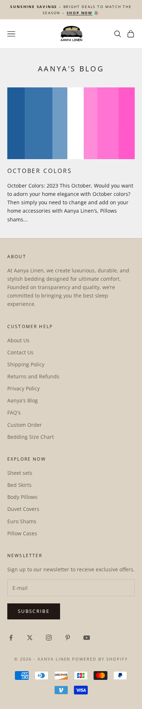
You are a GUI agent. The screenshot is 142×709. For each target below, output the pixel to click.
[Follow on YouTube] (86, 637)
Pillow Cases (22, 533)
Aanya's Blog (22, 400)
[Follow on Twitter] (29, 637)
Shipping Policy (25, 364)
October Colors (39, 171)
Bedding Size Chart (30, 436)
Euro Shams (21, 521)
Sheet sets (19, 472)
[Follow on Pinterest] (67, 637)
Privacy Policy (23, 388)
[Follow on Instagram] (48, 637)
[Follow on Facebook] (11, 637)
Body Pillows (22, 496)
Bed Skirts (19, 484)
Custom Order (24, 424)
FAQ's (14, 412)
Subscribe (34, 611)
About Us (18, 340)
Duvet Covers (23, 508)
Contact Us (20, 352)
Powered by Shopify (100, 659)
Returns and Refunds (33, 376)
